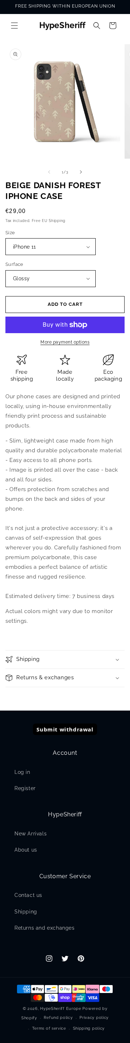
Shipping (25, 912)
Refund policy (58, 1017)
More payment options (65, 342)
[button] (14, 25)
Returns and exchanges (44, 928)
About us (25, 850)
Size (10, 232)
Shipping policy (89, 1028)
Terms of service (49, 1028)
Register (25, 788)
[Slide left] (49, 172)
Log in (22, 772)
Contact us (28, 895)
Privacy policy (94, 1017)
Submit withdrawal (64, 729)
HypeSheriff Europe (60, 1008)
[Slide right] (81, 172)
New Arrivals (30, 833)
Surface (14, 264)
